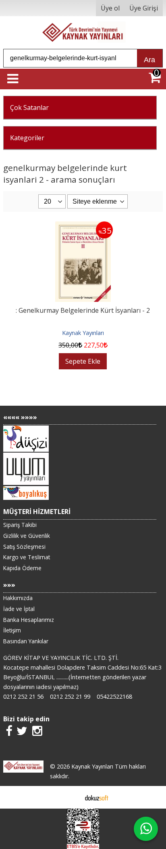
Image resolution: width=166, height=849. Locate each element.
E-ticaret (70, 797)
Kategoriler (27, 137)
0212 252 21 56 (23, 696)
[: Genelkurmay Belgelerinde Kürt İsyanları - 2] (83, 226)
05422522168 (114, 696)
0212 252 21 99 (70, 696)
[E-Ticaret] (97, 797)
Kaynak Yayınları (83, 333)
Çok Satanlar (29, 107)
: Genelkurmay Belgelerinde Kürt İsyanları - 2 (83, 310)
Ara (149, 60)
